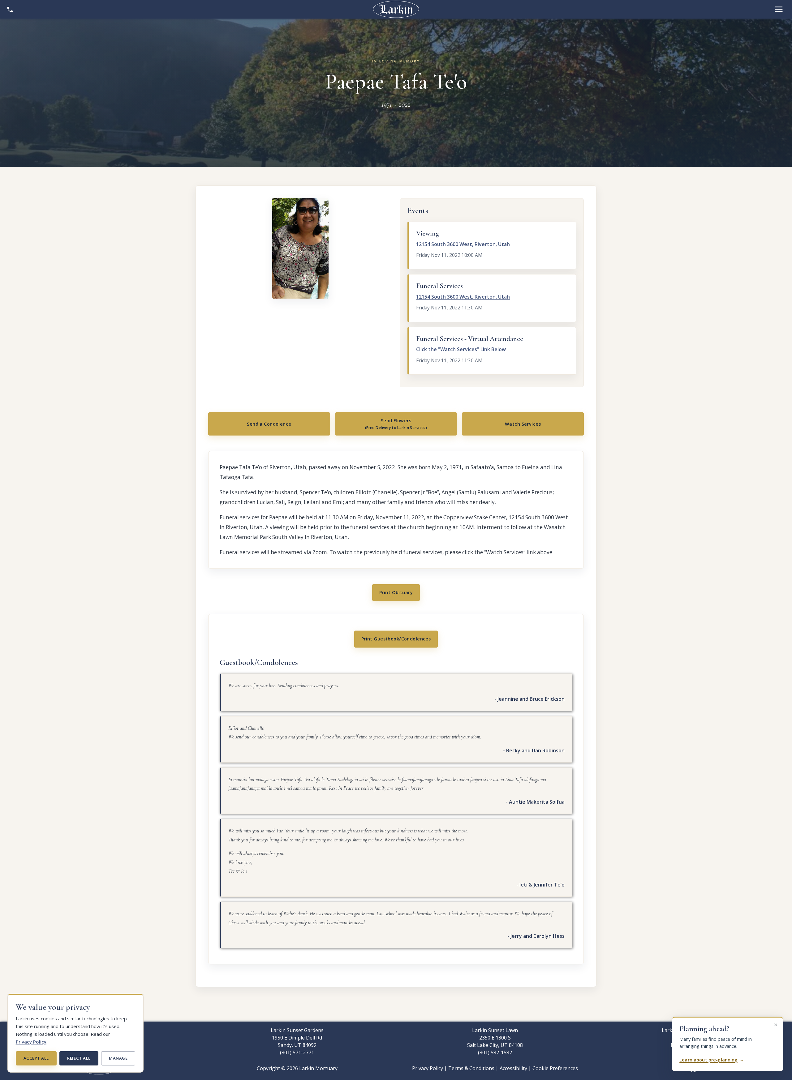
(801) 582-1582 (495, 1052)
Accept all (36, 1058)
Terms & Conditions (471, 1068)
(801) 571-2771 (297, 1052)
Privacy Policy (31, 1042)
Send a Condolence (269, 424)
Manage (118, 1058)
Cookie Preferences (555, 1068)
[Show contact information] (10, 9)
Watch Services (523, 424)
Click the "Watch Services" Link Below (461, 349)
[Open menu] (778, 9)
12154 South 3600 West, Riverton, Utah (463, 244)
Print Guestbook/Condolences (396, 639)
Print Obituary (396, 592)
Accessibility (513, 1068)
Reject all (78, 1058)
